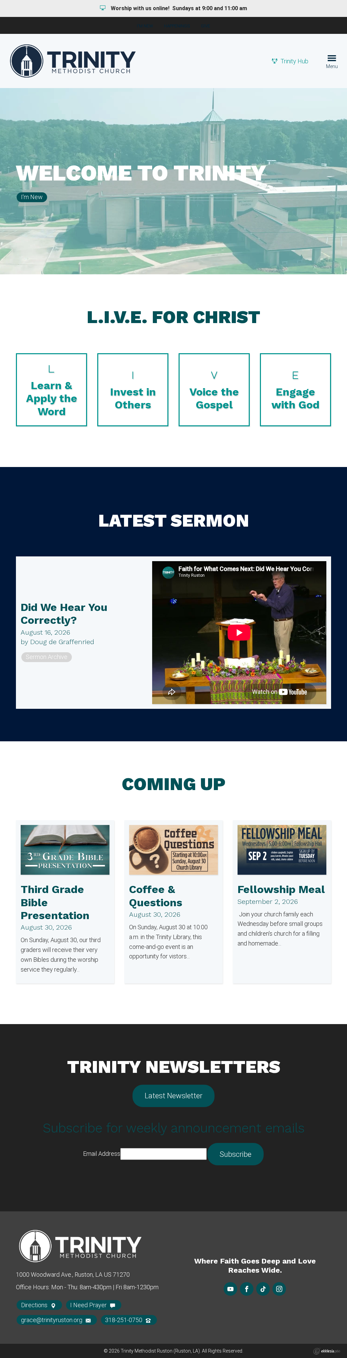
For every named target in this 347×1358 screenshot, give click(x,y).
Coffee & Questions (155, 896)
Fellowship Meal (281, 889)
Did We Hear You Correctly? (64, 614)
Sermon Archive (46, 656)
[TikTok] (263, 1289)
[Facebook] (246, 1289)
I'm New (145, 25)
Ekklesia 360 (326, 1351)
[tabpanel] (173, 181)
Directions (35, 1305)
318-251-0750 (124, 1319)
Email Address (101, 1153)
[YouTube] (230, 1289)
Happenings (177, 25)
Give (205, 25)
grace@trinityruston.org (52, 1319)
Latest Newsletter (173, 1095)
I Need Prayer (89, 1305)
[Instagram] (279, 1289)
